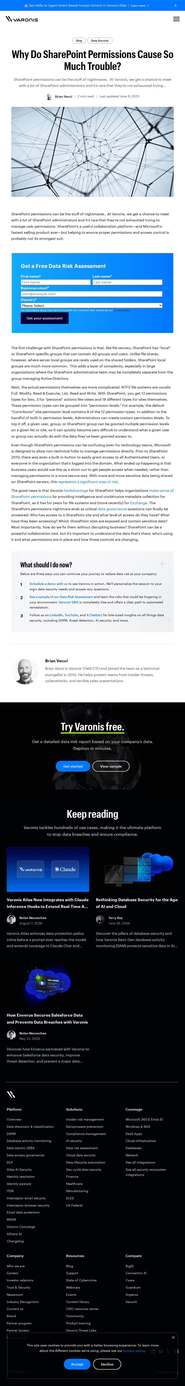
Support (72, 1273)
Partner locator (18, 1330)
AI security (74, 1141)
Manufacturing (77, 1191)
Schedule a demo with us (48, 584)
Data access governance (25, 1155)
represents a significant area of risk (88, 481)
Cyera (130, 1280)
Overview (14, 1119)
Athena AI (14, 1234)
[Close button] (175, 5)
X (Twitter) (94, 615)
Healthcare (74, 1184)
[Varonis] (21, 19)
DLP (10, 1162)
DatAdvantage (76, 490)
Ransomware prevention (84, 1126)
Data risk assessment (82, 1148)
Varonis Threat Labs (81, 1330)
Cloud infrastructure (141, 1141)
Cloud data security (81, 1155)
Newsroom (15, 1294)
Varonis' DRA (68, 602)
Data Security (100, 40)
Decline (107, 1364)
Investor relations (20, 1280)
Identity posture (19, 1184)
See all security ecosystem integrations (146, 1172)
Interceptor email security (26, 1198)
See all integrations (140, 1162)
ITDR (10, 1191)
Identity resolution (21, 1176)
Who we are (16, 1266)
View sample (111, 766)
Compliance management (86, 1134)
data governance (112, 509)
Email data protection (23, 1212)
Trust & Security (18, 1287)
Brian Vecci (63, 96)
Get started (73, 766)
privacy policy (134, 1350)
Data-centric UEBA (21, 1148)
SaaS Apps (134, 1134)
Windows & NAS (138, 1126)
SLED (70, 1198)
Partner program (19, 1323)
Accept (77, 1364)
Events (71, 1294)
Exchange (138, 503)
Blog (79, 40)
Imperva (132, 1294)
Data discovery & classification (30, 1126)
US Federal (74, 1205)
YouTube (71, 615)
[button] (176, 20)
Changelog (15, 1241)
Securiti (131, 1302)
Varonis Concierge (21, 1227)
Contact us (15, 1309)
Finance (72, 1176)
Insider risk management (85, 1119)
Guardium (133, 1287)
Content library (77, 1302)
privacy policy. (122, 310)
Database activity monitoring (29, 1141)
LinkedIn (56, 615)
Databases (133, 1148)
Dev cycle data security (84, 1169)
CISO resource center (82, 1309)
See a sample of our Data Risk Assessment (61, 597)
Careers (12, 1273)
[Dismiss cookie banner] (173, 1338)
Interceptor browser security (28, 1205)
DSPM (11, 1134)
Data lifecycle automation (85, 1162)
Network (132, 1155)
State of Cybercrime (81, 1280)
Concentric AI (136, 1273)
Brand (11, 1316)
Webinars (73, 1287)
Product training (78, 1323)
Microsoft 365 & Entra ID (144, 1119)
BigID (130, 1266)
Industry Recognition (23, 1302)
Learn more (138, 5)
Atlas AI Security (19, 1169)
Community (75, 1316)
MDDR (11, 1219)
